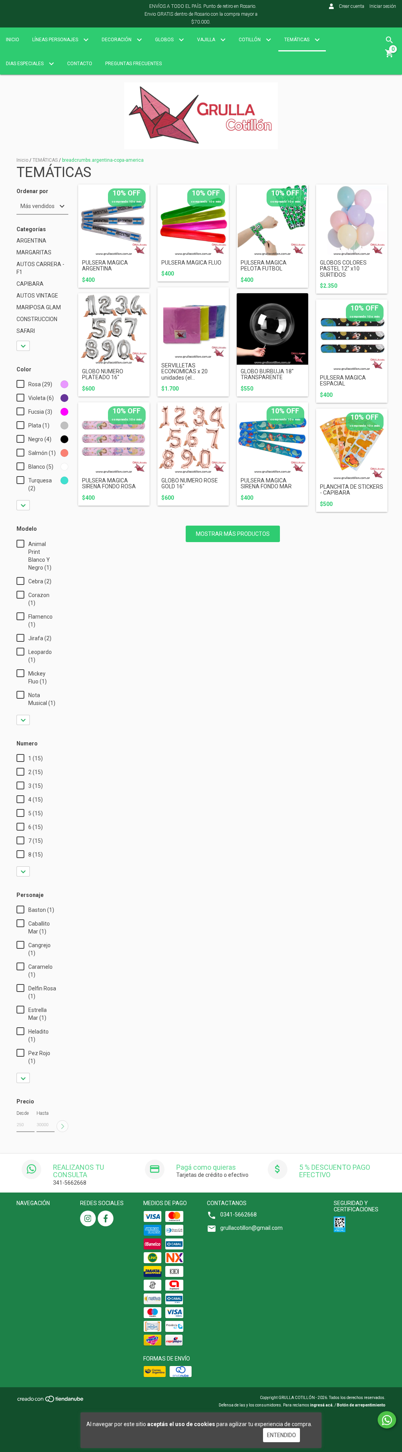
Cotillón (250, 39)
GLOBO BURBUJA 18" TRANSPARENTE (267, 374)
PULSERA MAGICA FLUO (191, 263)
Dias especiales (25, 63)
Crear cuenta (351, 6)
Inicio (12, 39)
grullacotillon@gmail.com (251, 1228)
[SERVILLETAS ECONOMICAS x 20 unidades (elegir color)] (193, 323)
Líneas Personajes (55, 39)
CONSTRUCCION (36, 319)
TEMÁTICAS (45, 160)
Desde (22, 1113)
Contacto (79, 63)
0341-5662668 (238, 1214)
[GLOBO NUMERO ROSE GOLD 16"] (193, 438)
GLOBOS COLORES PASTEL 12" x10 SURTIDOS (343, 269)
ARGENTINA (31, 240)
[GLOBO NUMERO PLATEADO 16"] (114, 329)
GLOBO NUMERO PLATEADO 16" (102, 374)
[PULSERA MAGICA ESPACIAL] (351, 335)
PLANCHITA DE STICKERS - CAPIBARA (351, 490)
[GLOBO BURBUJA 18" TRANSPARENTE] (272, 329)
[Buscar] (389, 40)
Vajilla (206, 39)
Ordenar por (32, 191)
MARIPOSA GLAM (38, 307)
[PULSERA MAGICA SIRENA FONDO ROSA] (114, 438)
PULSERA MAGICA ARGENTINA (105, 266)
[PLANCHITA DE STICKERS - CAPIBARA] (351, 444)
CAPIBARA (30, 284)
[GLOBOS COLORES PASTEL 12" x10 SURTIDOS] (351, 220)
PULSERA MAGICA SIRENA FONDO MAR (266, 483)
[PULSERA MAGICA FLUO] (193, 220)
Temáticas (297, 39)
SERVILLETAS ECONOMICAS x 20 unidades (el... (184, 372)
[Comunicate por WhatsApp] (387, 1419)
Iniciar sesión (382, 6)
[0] (389, 56)
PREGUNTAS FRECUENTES (133, 63)
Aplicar (62, 1126)
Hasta (43, 1113)
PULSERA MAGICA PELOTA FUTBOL (264, 266)
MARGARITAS (33, 252)
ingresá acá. (322, 1405)
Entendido (281, 1435)
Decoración (117, 39)
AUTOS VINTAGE (37, 295)
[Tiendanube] (50, 1401)
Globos (165, 39)
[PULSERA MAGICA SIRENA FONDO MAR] (272, 438)
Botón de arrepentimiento (361, 1405)
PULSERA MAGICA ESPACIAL (343, 381)
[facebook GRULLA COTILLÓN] (105, 1218)
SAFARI (25, 331)
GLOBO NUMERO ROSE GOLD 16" (189, 483)
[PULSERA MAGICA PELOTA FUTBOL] (272, 220)
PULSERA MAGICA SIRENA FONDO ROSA (109, 483)
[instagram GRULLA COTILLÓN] (88, 1218)
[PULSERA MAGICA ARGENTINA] (114, 220)
